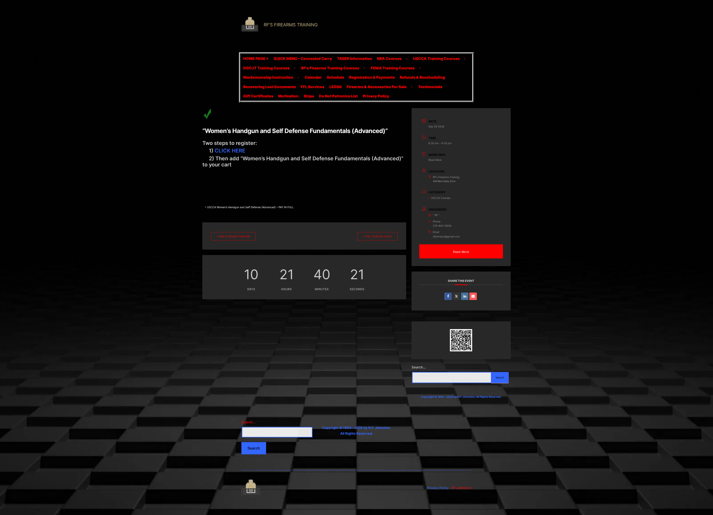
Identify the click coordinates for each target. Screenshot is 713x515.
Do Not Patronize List (338, 96)
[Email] (473, 296)
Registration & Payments (372, 77)
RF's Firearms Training (291, 24)
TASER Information (354, 58)
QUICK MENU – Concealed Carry (303, 58)
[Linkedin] (464, 296)
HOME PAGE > (256, 58)
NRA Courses (389, 58)
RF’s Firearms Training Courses (330, 68)
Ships (309, 96)
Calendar (313, 77)
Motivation (288, 96)
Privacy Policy (376, 96)
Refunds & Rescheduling (422, 77)
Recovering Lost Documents (269, 87)
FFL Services (312, 87)
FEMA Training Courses (393, 68)
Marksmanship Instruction (268, 77)
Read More (435, 159)
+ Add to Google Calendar (233, 236)
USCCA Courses (440, 197)
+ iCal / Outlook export (377, 236)
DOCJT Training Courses (266, 68)
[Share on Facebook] (448, 296)
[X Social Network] (456, 296)
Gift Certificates (258, 96)
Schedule (335, 77)
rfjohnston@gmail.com (446, 236)
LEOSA (335, 87)
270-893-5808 (442, 225)
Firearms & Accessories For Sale (377, 87)
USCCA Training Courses (436, 58)
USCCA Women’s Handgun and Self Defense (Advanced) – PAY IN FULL (250, 207)
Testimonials (430, 87)
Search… (419, 367)
